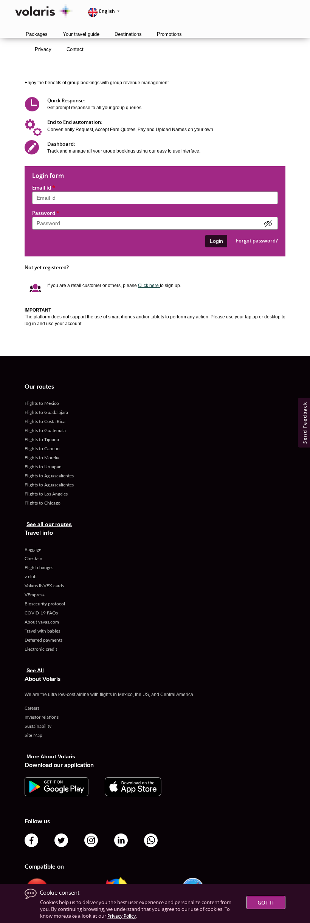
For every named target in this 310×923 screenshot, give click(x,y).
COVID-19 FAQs (41, 613)
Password (45, 213)
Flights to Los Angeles (46, 494)
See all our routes (49, 524)
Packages (37, 34)
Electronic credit (41, 649)
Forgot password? (257, 240)
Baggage (33, 549)
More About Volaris (50, 756)
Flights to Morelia (42, 457)
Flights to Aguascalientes (49, 476)
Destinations (128, 34)
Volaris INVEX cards (44, 585)
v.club (31, 576)
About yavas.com (42, 622)
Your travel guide (81, 34)
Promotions (169, 34)
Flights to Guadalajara (46, 412)
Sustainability (38, 726)
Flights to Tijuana (42, 439)
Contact (75, 49)
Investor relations (42, 717)
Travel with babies (42, 631)
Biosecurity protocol (45, 604)
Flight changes (39, 567)
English (107, 11)
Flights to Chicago (42, 503)
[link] (56, 786)
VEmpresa (35, 595)
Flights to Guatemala (45, 430)
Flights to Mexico (42, 403)
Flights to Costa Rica (45, 421)
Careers (32, 708)
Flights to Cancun (42, 448)
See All (35, 670)
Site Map (33, 735)
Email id (43, 187)
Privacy (43, 49)
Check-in (33, 558)
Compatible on (44, 867)
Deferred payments (43, 640)
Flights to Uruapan (43, 467)
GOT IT (265, 902)
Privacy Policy (121, 916)
